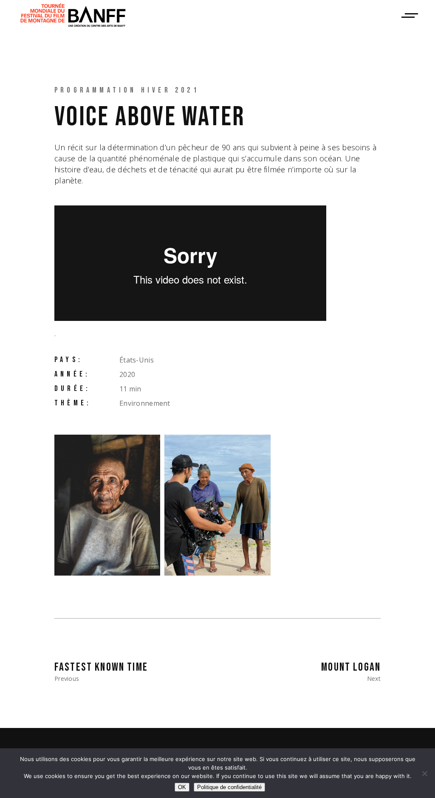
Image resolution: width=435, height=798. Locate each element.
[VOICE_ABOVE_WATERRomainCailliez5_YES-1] (217, 505)
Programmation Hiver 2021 (126, 90)
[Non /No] (424, 773)
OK (182, 787)
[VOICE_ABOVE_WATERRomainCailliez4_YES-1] (107, 505)
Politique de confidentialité (229, 787)
